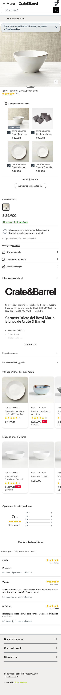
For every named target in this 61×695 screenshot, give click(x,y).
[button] (30, 10)
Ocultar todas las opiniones (30, 542)
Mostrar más (30, 344)
